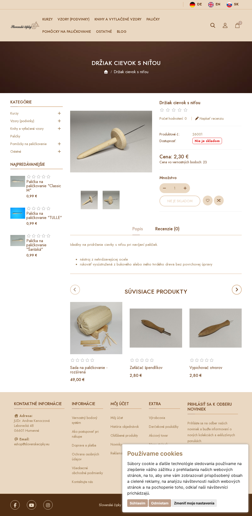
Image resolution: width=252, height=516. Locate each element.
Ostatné (104, 31)
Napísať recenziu (212, 118)
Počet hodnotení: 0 (173, 118)
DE (199, 4)
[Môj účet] (225, 25)
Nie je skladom (179, 201)
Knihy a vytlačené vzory (118, 19)
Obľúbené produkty (124, 435)
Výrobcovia (157, 417)
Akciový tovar (158, 435)
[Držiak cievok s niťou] (89, 200)
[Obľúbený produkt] (208, 200)
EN (217, 4)
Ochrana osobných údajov (85, 457)
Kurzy (47, 19)
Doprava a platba (84, 445)
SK (235, 4)
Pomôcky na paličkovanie (66, 31)
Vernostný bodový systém (84, 420)
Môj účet (116, 417)
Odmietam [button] (160, 503)
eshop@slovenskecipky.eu (31, 444)
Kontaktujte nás (82, 481)
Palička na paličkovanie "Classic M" (43, 186)
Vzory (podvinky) (74, 19)
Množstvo (168, 178)
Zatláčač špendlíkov (146, 367)
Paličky (153, 19)
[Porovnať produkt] (219, 200)
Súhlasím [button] (137, 503)
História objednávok (124, 426)
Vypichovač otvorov (205, 367)
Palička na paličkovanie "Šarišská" (36, 245)
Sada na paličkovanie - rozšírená (89, 370)
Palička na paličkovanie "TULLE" (44, 216)
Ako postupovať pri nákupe (85, 434)
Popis (137, 229)
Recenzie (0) (167, 229)
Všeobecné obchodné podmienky (87, 470)
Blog (121, 31)
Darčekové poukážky (163, 426)
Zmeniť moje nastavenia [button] (194, 503)
